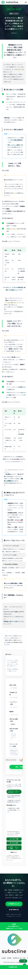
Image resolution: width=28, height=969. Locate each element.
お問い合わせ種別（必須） (13, 720)
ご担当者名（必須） (13, 693)
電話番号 (11, 711)
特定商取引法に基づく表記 (19, 958)
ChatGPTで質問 (14, 839)
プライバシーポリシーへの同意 (13, 745)
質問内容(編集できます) (11, 805)
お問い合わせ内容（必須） (13, 729)
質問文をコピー (14, 852)
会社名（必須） (13, 685)
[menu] (26, 2)
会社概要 (3, 958)
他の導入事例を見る (14, 909)
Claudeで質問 (15, 843)
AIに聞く (24, 960)
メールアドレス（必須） (13, 703)
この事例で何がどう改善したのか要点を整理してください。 (13, 791)
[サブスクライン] (9, 2)
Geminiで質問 (15, 847)
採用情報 (9, 958)
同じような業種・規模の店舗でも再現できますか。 (13, 796)
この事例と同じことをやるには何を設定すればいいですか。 (13, 801)
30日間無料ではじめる (14, 903)
